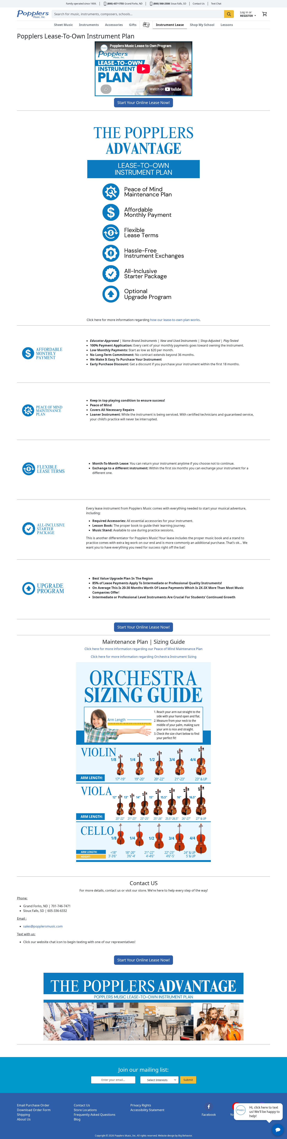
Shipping (23, 1114)
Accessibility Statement (147, 1110)
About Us (24, 1119)
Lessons (227, 25)
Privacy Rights (140, 1105)
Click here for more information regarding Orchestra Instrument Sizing (143, 656)
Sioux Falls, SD (178, 3)
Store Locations (85, 1110)
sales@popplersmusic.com (43, 926)
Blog (77, 1119)
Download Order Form (34, 1110)
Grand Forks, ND (134, 3)
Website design (166, 1135)
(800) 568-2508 (161, 3)
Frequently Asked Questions (94, 1114)
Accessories (114, 25)
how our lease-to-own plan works (175, 320)
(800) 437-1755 (115, 3)
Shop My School (202, 25)
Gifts (132, 25)
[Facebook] (208, 1106)
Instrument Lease (170, 25)
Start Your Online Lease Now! (143, 102)
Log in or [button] (246, 14)
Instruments (89, 25)
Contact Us (199, 3)
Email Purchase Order (33, 1105)
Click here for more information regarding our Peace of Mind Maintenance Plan (143, 649)
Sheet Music (63, 25)
